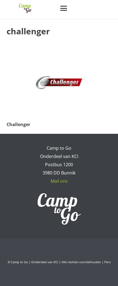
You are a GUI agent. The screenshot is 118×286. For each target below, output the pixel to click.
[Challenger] (59, 83)
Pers (107, 262)
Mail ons (59, 181)
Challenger (18, 124)
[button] (64, 8)
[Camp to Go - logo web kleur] (25, 8)
